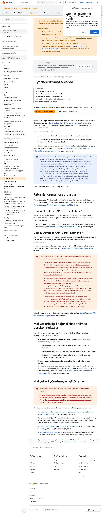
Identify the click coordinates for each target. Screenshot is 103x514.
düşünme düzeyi (70, 426)
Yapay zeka (33, 13)
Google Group (83, 466)
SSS (79, 473)
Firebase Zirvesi (59, 463)
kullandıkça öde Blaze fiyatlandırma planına (77, 248)
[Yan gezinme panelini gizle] (24, 510)
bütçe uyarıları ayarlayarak (75, 412)
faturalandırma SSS (51, 151)
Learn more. (59, 23)
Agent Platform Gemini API (68, 111)
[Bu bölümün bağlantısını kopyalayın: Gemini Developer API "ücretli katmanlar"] (85, 233)
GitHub (31, 473)
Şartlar (31, 510)
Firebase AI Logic (28, 8)
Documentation (9, 8)
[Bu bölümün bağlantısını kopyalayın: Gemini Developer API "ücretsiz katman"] (84, 211)
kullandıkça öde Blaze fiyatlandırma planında (64, 123)
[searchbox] (13, 19)
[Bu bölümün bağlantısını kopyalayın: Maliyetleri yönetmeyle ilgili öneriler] (87, 381)
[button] (12, 41)
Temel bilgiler (18, 13)
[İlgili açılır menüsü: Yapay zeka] (39, 13)
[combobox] (47, 2)
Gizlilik (38, 510)
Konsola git (90, 2)
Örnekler (32, 466)
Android (32, 489)
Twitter (56, 466)
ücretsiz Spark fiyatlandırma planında (63, 227)
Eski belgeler (82, 476)
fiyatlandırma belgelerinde (51, 205)
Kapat (84, 32)
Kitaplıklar (32, 469)
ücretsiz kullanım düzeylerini (53, 306)
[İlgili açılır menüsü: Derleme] (52, 13)
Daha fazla (24, 2)
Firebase (36, 77)
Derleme (47, 13)
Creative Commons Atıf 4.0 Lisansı (66, 440)
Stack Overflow (83, 463)
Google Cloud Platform (36, 498)
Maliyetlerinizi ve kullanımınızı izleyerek (51, 412)
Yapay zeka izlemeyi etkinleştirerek (50, 432)
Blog (81, 2)
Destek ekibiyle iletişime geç (87, 460)
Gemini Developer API (45, 111)
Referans (32, 463)
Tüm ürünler (33, 501)
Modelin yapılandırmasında (47, 426)
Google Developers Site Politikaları (68, 442)
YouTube (56, 469)
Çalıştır (59, 13)
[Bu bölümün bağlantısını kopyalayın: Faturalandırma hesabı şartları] (79, 195)
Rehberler (32, 460)
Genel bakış (6, 13)
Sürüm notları (82, 469)
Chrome (32, 492)
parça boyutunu (65, 423)
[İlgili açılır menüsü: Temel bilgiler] (25, 13)
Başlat (94, 32)
